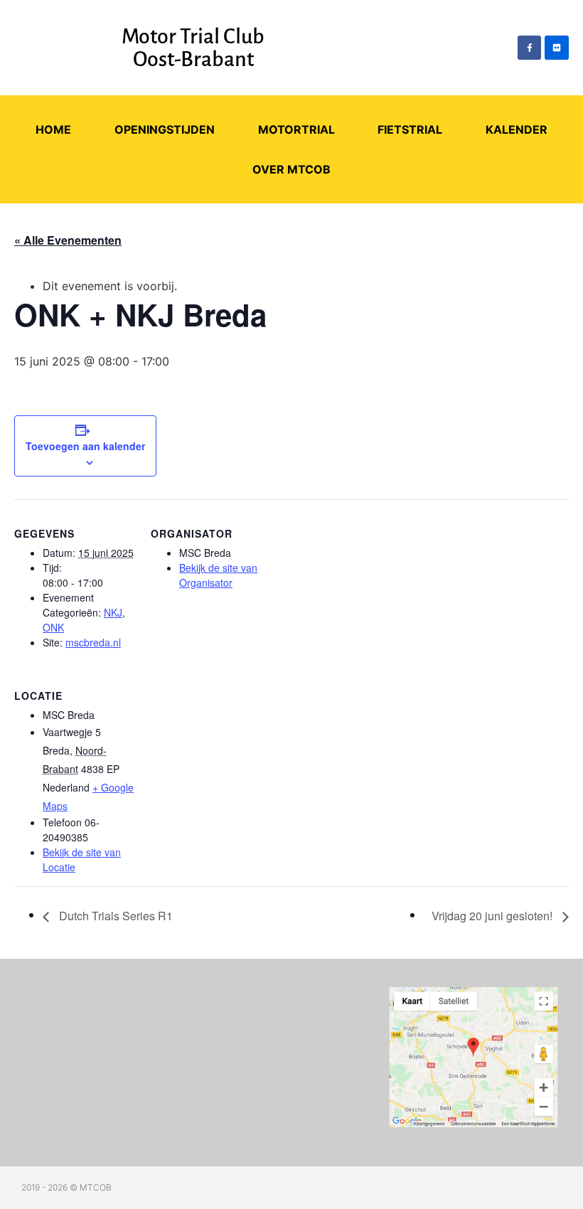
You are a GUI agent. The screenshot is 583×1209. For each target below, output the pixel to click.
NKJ (113, 612)
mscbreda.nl (93, 642)
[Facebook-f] (530, 48)
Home (53, 129)
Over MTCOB (291, 169)
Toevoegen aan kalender (85, 446)
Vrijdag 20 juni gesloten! (493, 915)
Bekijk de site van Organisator (218, 575)
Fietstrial (410, 129)
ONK (53, 627)
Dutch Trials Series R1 (114, 915)
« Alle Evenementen (68, 240)
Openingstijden (164, 129)
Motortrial (296, 129)
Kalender (516, 129)
